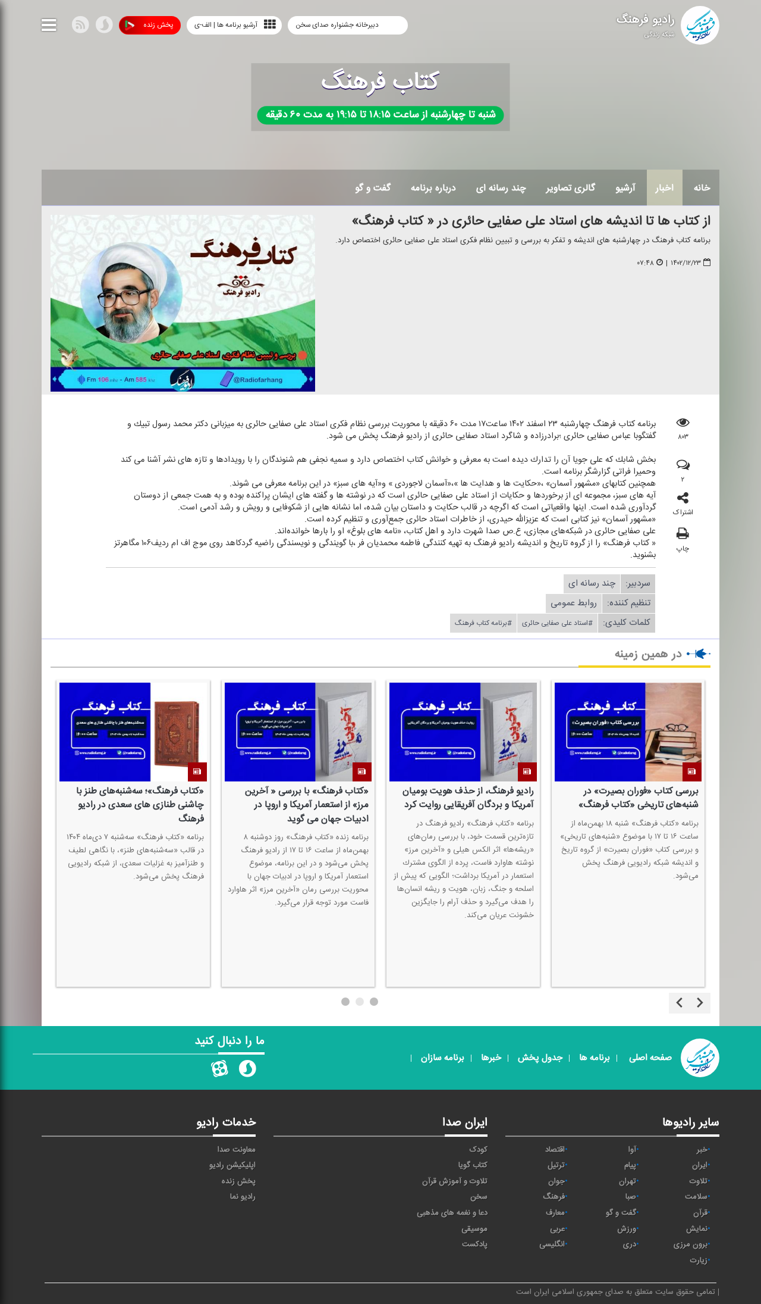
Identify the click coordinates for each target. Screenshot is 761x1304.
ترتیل (556, 1165)
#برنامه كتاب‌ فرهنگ (483, 623)
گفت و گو (373, 188)
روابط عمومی (574, 603)
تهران (627, 1181)
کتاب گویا (473, 1165)
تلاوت (698, 1181)
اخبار (665, 188)
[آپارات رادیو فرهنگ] (219, 1071)
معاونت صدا (237, 1149)
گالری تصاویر (570, 188)
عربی (557, 1229)
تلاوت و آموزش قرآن (455, 1181)
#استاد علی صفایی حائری (557, 623)
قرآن (700, 1212)
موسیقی (474, 1229)
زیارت (698, 1260)
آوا (632, 1149)
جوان (556, 1181)
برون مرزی (690, 1244)
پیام (630, 1165)
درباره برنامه (433, 188)
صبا (630, 1196)
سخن (479, 1196)
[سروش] (104, 27)
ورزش (626, 1229)
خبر (702, 1149)
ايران (699, 1165)
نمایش (696, 1229)
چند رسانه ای (501, 188)
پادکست (475, 1244)
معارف (555, 1212)
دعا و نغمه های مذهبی (452, 1212)
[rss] (80, 27)
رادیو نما (243, 1196)
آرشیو (625, 188)
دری (629, 1244)
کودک (479, 1149)
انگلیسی (552, 1244)
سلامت (696, 1196)
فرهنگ (554, 1196)
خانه (702, 188)
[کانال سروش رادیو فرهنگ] (247, 1071)
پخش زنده (158, 25)
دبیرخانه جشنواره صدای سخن (337, 25)
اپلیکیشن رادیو (232, 1165)
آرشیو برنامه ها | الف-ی (225, 25)
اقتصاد (555, 1149)
